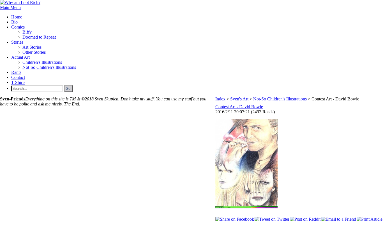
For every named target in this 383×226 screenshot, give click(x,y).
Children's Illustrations (42, 62)
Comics (18, 27)
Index (220, 98)
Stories (17, 42)
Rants (16, 72)
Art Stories (31, 47)
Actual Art (20, 57)
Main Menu (10, 7)
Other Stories (34, 52)
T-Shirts (18, 82)
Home (16, 17)
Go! (68, 88)
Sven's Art (239, 98)
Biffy (27, 32)
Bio (14, 22)
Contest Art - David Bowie (239, 106)
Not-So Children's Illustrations (49, 67)
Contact (18, 77)
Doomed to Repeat (39, 37)
